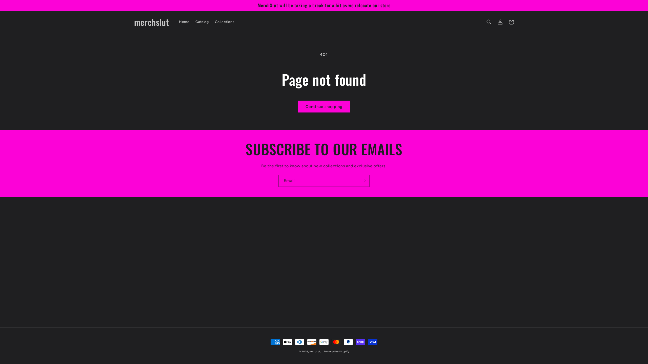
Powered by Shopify (337, 351)
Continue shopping (324, 106)
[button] (489, 22)
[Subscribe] (363, 181)
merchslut (316, 351)
